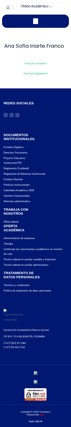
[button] (62, 7)
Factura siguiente (36, 73)
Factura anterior (35, 63)
